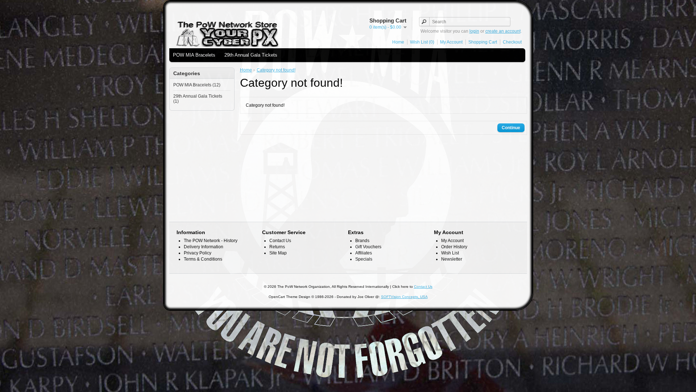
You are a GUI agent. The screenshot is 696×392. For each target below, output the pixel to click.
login (474, 31)
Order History (454, 246)
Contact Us (280, 240)
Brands (362, 240)
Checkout (512, 42)
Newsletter (451, 259)
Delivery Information (203, 246)
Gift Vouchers (368, 246)
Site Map (278, 253)
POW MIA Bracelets (194, 55)
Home (398, 42)
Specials (363, 259)
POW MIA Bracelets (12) (196, 84)
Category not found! (276, 70)
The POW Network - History (210, 240)
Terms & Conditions (203, 259)
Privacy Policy (197, 253)
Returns (277, 246)
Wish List (450, 253)
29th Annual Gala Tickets (250, 55)
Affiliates (363, 253)
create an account (503, 31)
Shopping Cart (482, 42)
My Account (451, 42)
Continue (511, 127)
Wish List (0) (422, 42)
